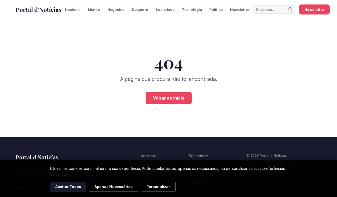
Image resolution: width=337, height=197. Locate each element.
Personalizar (158, 187)
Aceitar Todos (68, 187)
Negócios (116, 9)
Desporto (140, 9)
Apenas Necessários (114, 187)
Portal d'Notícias (38, 9)
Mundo (94, 9)
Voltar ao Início (168, 98)
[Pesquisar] (290, 9)
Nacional (73, 9)
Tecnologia (192, 9)
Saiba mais (59, 174)
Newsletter (239, 9)
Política (216, 9)
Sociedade (165, 9)
